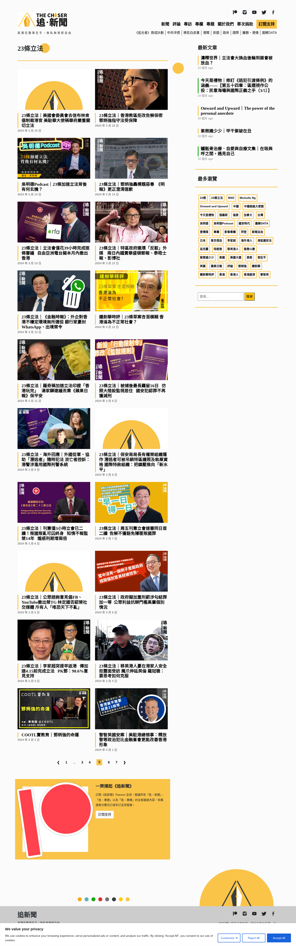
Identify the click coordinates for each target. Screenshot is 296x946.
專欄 (199, 24)
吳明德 (204, 223)
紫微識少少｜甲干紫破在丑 (226, 131)
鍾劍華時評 (207, 274)
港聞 (206, 32)
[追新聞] (59, 19)
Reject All (254, 938)
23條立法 (217, 197)
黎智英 (264, 274)
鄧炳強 (242, 266)
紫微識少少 (207, 257)
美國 (222, 257)
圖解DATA (269, 32)
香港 (222, 274)
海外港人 (246, 240)
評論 (177, 24)
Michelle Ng (248, 197)
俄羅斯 (223, 215)
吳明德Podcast (223, 223)
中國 (236, 206)
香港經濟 (249, 274)
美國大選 (235, 257)
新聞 (165, 24)
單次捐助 (245, 24)
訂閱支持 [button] (104, 814)
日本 (203, 240)
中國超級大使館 (254, 206)
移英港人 (233, 249)
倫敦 (236, 215)
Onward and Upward (214, 206)
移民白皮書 (191, 32)
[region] (148, 934)
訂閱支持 (267, 24)
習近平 (262, 257)
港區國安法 (265, 240)
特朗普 (218, 249)
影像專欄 (230, 231)
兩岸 (226, 32)
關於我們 (226, 24)
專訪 (188, 24)
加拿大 (248, 215)
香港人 (234, 274)
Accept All (279, 938)
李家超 (231, 240)
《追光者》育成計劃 (149, 32)
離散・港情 (250, 32)
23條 (203, 197)
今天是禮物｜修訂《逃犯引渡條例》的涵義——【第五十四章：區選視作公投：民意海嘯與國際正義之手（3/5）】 (237, 85)
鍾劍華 (256, 266)
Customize (227, 938)
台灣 (260, 215)
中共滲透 (173, 32)
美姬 (249, 257)
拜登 (244, 231)
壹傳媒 (204, 231)
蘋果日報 (216, 266)
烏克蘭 (204, 249)
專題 (210, 24)
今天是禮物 (207, 215)
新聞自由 (257, 231)
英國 (216, 32)
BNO (231, 197)
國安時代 (244, 223)
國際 (236, 32)
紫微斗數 (249, 249)
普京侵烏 (216, 240)
